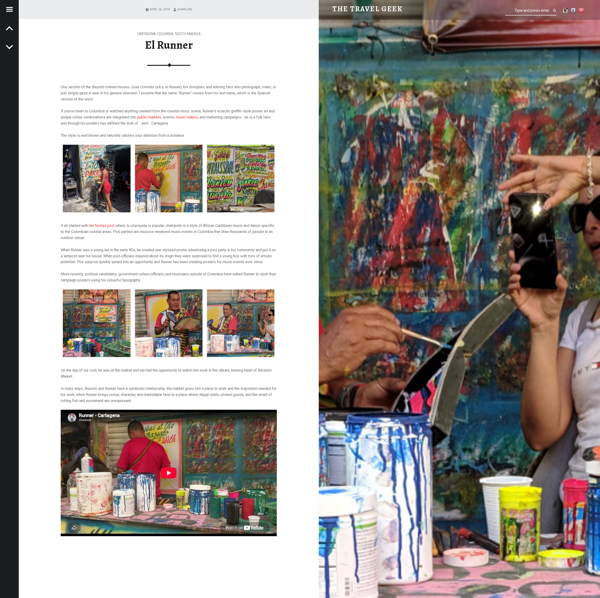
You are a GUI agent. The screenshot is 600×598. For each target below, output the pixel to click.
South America (188, 34)
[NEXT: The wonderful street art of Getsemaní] (9, 28)
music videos (187, 117)
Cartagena (146, 34)
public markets (149, 117)
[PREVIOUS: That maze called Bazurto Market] (9, 46)
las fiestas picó (101, 225)
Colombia (165, 34)
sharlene (184, 9)
